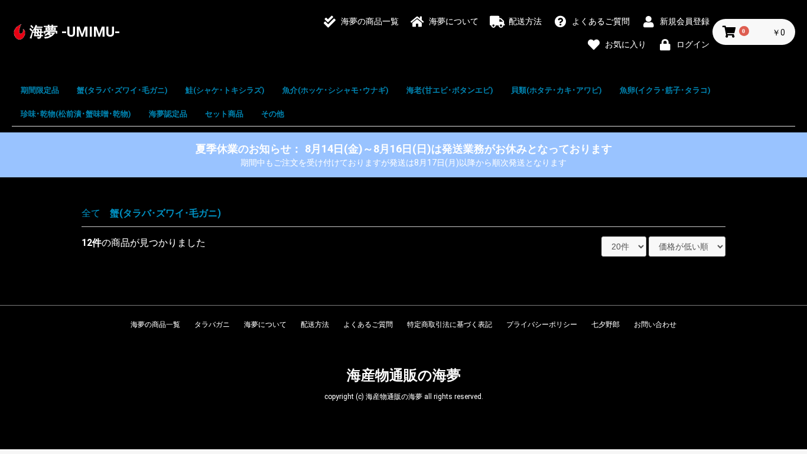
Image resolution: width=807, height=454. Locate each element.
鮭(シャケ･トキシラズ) (225, 90)
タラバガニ (212, 324)
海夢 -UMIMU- (75, 32)
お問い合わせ (655, 324)
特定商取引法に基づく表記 (449, 324)
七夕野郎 (605, 324)
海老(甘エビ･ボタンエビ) (449, 90)
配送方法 (315, 324)
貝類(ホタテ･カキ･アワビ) (556, 90)
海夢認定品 (168, 113)
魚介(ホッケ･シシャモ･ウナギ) (335, 90)
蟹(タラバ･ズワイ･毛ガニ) (122, 90)
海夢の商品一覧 (155, 324)
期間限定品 (40, 90)
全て (91, 213)
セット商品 (224, 113)
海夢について (265, 324)
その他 (272, 113)
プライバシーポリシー (541, 324)
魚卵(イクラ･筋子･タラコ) (665, 90)
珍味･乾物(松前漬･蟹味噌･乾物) (76, 113)
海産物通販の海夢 (404, 375)
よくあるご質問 (368, 324)
